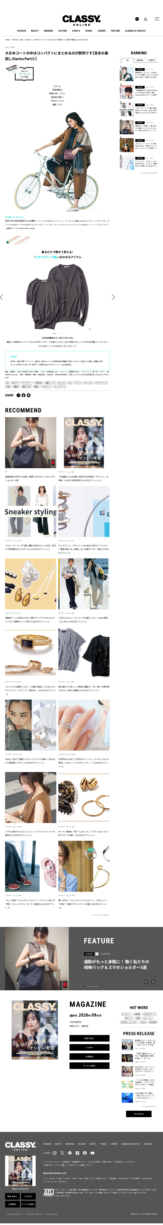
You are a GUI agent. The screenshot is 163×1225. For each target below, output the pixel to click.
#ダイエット (47, 387)
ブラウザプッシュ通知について (79, 1165)
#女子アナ (15, 383)
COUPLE (76, 31)
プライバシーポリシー (34, 1214)
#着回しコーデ (50, 383)
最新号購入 (89, 1038)
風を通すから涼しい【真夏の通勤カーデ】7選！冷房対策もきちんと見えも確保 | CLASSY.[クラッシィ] (83, 688)
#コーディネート (59, 387)
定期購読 (89, 1056)
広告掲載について (78, 1162)
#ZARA (143, 1022)
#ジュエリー (126, 1014)
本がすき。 (63, 1181)
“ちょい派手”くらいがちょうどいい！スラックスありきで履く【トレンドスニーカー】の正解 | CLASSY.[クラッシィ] (30, 904)
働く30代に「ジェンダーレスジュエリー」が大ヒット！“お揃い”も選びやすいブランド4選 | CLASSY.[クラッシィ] (83, 904)
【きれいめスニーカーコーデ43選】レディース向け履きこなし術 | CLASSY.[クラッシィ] (83, 619)
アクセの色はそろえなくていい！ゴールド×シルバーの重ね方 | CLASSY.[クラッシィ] (30, 833)
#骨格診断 (153, 1022)
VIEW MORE (139, 1114)
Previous (145, 981)
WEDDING (48, 31)
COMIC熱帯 (135, 1178)
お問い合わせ (107, 1162)
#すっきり (61, 383)
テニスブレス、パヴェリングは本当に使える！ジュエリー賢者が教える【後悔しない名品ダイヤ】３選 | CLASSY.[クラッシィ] (83, 549)
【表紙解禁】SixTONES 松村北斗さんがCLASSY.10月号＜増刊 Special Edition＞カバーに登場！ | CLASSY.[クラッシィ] (146, 92)
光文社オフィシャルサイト (125, 1162)
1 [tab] (54, 333)
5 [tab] (97, 986)
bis (93, 1178)
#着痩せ (16, 387)
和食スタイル (102, 1178)
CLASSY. (52, 1178)
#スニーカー (148, 1018)
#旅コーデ (128, 1018)
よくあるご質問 (94, 1162)
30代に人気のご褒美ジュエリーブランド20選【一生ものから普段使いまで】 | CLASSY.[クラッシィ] (30, 761)
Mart (81, 1178)
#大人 (70, 383)
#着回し (36, 387)
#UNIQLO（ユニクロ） (129, 1022)
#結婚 (138, 1018)
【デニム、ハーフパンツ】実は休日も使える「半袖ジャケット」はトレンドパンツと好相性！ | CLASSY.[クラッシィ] (146, 145)
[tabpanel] (57, 305)
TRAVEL (89, 31)
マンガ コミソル (51, 1181)
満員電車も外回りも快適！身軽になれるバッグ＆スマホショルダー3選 (30, 478)
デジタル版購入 (89, 1065)
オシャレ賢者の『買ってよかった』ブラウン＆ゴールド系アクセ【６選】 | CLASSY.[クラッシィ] (83, 833)
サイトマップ (52, 1214)
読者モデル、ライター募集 (55, 1165)
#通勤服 (137, 1014)
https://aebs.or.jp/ (62, 1195)
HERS (74, 1178)
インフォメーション (52, 1162)
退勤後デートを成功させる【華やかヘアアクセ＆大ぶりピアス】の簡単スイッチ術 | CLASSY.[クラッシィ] (30, 619)
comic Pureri (147, 1178)
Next (152, 981)
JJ (45, 1178)
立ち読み (89, 1047)
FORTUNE (115, 31)
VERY (60, 1178)
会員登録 (65, 1162)
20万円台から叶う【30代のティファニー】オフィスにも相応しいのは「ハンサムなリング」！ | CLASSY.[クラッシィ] (83, 763)
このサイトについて (14, 1214)
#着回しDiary (26, 387)
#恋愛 (8, 387)
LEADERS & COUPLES (135, 31)
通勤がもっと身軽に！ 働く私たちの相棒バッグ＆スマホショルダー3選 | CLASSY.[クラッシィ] (146, 128)
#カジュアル (88, 383)
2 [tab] (57, 333)
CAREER (102, 31)
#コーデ (78, 383)
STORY (67, 1178)
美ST (87, 1178)
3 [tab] (60, 333)
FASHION (21, 31)
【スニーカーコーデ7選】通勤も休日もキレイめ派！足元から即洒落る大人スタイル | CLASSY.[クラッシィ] (30, 547)
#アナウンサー (27, 383)
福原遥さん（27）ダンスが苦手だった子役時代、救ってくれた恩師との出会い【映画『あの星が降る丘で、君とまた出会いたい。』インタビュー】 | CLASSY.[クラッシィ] (146, 74)
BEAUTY (35, 31)
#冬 (7, 383)
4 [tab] (94, 986)
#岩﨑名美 (38, 383)
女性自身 (112, 1178)
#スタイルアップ (101, 383)
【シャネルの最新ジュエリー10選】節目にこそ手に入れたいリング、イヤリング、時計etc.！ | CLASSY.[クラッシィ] (30, 690)
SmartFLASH (123, 1178)
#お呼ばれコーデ (149, 1014)
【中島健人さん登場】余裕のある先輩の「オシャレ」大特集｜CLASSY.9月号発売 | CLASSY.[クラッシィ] (83, 478)
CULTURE (62, 31)
